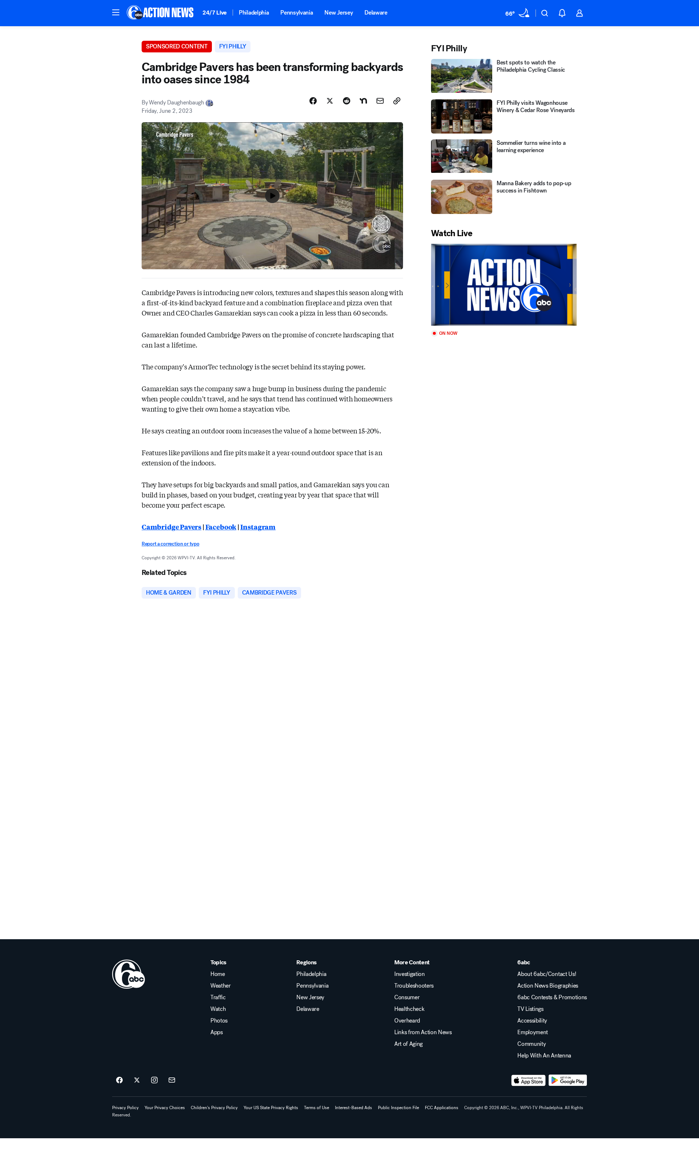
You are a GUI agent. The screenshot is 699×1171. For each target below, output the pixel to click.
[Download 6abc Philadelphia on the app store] (528, 1080)
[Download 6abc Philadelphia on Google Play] (568, 1080)
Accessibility (532, 1021)
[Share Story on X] (330, 101)
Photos (219, 1021)
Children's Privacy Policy (214, 1107)
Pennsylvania (296, 12)
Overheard (407, 1021)
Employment (532, 1032)
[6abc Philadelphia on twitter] (137, 1080)
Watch (218, 1009)
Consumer (406, 997)
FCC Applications (441, 1107)
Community (531, 1044)
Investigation (409, 974)
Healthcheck (409, 1009)
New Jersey (338, 12)
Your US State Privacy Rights (271, 1107)
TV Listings (530, 1009)
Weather (220, 986)
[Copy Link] (397, 101)
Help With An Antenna (544, 1056)
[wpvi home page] (128, 974)
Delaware (375, 12)
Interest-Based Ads (353, 1107)
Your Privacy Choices (165, 1107)
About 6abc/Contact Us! (546, 974)
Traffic (218, 997)
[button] (115, 12)
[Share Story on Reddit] (346, 101)
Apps (216, 1032)
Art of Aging (408, 1044)
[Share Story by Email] (380, 101)
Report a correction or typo (170, 543)
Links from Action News (423, 1032)
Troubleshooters (414, 986)
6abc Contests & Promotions (552, 997)
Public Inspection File (398, 1107)
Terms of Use (316, 1107)
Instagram (258, 526)
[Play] (504, 285)
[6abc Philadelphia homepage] (160, 13)
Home (217, 974)
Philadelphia (254, 12)
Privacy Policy (125, 1107)
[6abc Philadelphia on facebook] (119, 1080)
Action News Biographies (547, 986)
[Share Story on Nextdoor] (363, 101)
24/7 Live (214, 12)
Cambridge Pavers (171, 526)
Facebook (221, 526)
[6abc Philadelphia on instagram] (154, 1080)
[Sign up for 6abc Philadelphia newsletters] (172, 1080)
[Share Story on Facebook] (313, 101)
